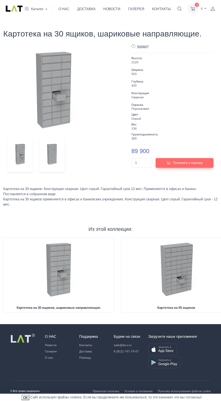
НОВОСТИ (111, 9)
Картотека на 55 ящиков (176, 307)
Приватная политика (106, 391)
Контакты (85, 345)
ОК (25, 397)
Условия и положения (138, 391)
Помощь (85, 357)
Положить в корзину (187, 163)
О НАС (63, 9)
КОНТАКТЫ (161, 9)
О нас (49, 357)
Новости (51, 345)
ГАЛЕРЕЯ (136, 9)
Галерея (51, 351)
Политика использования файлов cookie (184, 391)
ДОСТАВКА (86, 9)
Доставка (85, 351)
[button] (180, 9)
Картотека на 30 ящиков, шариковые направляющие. (59, 307)
